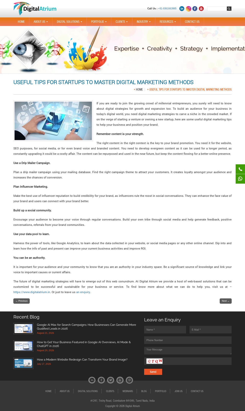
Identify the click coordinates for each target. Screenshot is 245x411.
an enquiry (83, 292)
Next (225, 301)
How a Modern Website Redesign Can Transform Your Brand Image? (82, 359)
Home (139, 89)
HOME (21, 22)
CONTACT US (192, 22)
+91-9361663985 (167, 8)
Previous (22, 301)
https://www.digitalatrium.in (31, 292)
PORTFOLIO (99, 23)
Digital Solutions (70, 23)
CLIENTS (122, 23)
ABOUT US (41, 23)
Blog (144, 391)
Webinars (127, 391)
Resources (168, 23)
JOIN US (179, 391)
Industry (144, 23)
